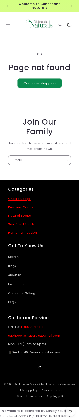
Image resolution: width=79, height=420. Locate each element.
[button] (8, 24)
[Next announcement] (71, 5)
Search (13, 257)
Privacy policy (29, 390)
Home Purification (22, 232)
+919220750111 (32, 327)
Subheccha (22, 384)
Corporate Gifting (21, 293)
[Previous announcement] (7, 5)
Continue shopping (39, 83)
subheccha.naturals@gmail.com (34, 335)
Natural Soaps (19, 215)
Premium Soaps (20, 207)
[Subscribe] (66, 160)
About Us (15, 275)
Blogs (12, 266)
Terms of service (52, 390)
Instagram (16, 284)
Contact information (30, 396)
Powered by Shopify (42, 384)
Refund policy (66, 384)
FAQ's (12, 302)
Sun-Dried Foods (21, 224)
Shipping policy (56, 396)
